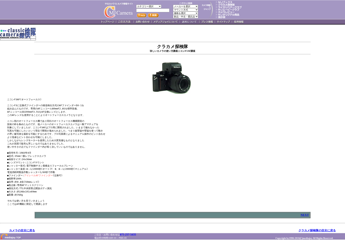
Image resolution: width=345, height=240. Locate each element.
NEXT (305, 214)
